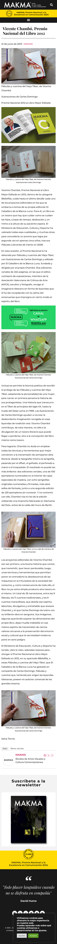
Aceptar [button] (33, 935)
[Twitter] (48, 755)
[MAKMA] (8, 760)
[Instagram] (52, 755)
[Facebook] (45, 755)
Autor (5, 749)
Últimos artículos (17, 749)
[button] (51, 5)
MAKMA (28, 44)
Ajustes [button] (22, 935)
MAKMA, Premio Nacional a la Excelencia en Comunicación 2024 (31, 13)
